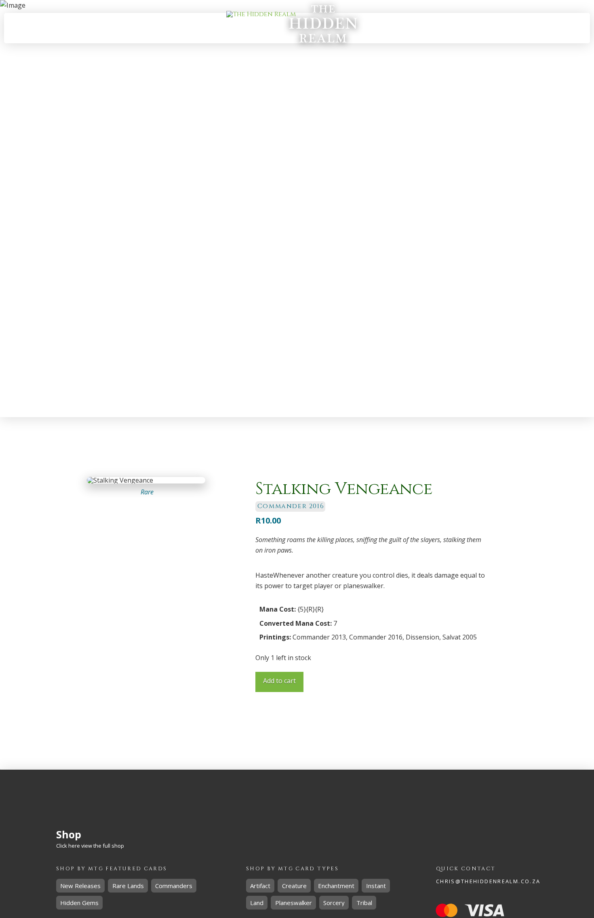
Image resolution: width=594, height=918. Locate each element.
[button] (475, 28)
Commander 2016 (375, 637)
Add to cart (279, 680)
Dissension (422, 637)
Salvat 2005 (459, 637)
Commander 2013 (319, 637)
